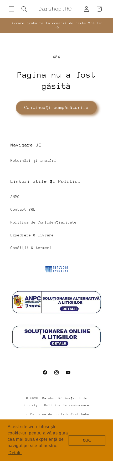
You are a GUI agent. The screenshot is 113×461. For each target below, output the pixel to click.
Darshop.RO (52, 398)
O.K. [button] (87, 440)
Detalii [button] (15, 452)
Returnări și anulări (33, 160)
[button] (11, 9)
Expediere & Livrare (32, 235)
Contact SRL (23, 209)
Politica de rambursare (66, 405)
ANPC (15, 197)
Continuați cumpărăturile (56, 107)
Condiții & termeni (31, 248)
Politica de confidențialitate (59, 414)
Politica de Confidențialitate (44, 222)
